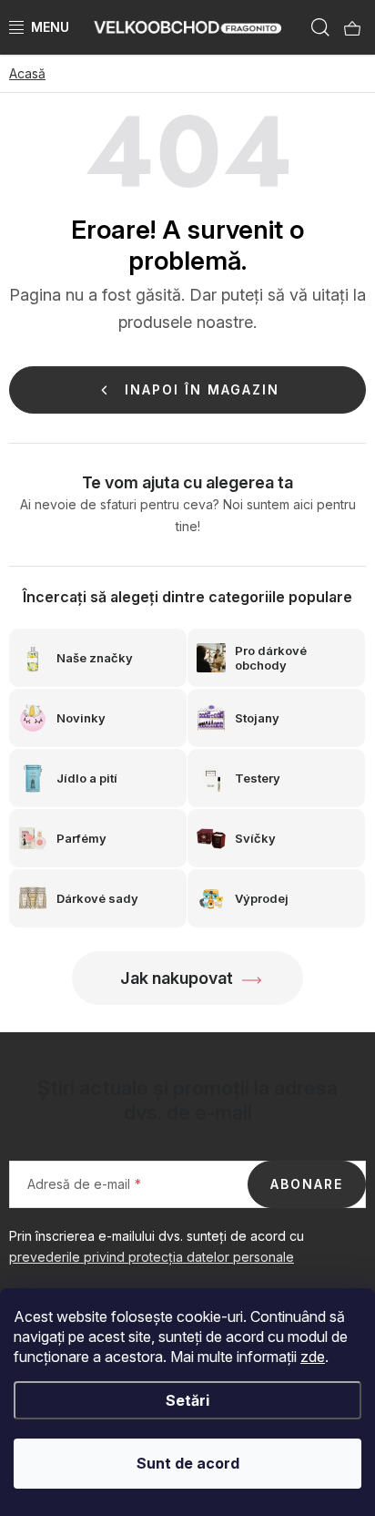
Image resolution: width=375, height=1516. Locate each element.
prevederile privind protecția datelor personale (151, 1257)
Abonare (306, 1184)
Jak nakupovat (176, 978)
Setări (187, 1400)
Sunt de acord (188, 1463)
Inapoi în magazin (202, 389)
